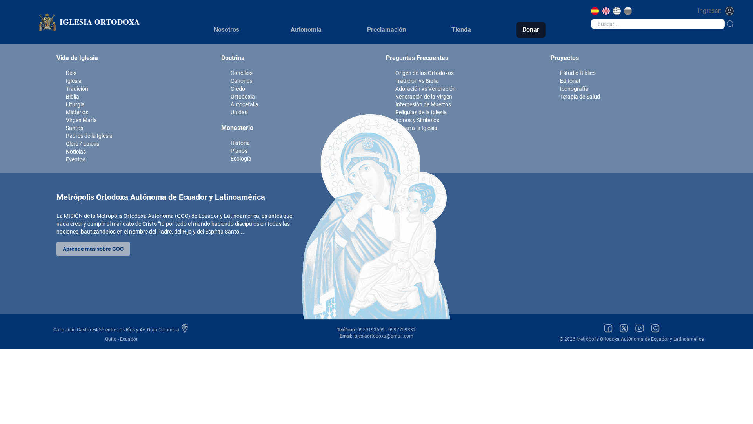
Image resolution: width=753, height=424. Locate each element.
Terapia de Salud (580, 96)
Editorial (570, 81)
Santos (74, 128)
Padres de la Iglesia (89, 136)
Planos (239, 151)
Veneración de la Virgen (423, 96)
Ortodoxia (243, 96)
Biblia (72, 96)
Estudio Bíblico (578, 73)
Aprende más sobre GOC (93, 249)
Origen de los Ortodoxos (424, 73)
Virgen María (81, 120)
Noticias (76, 151)
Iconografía (574, 89)
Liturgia (75, 104)
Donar (530, 29)
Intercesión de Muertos (423, 104)
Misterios (77, 112)
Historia (240, 143)
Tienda (461, 29)
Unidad (239, 112)
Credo (238, 89)
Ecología (241, 158)
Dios (71, 73)
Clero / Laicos (82, 144)
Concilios (242, 73)
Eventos (75, 159)
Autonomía (306, 29)
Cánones (241, 81)
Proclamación (386, 29)
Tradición (77, 89)
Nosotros (226, 29)
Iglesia (74, 81)
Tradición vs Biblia (417, 81)
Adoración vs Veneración (425, 89)
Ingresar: (710, 11)
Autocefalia (244, 104)
